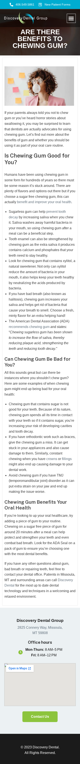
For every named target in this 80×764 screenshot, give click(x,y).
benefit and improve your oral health (44, 202)
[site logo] (25, 18)
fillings (67, 459)
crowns (52, 459)
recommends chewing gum (29, 327)
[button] (71, 18)
